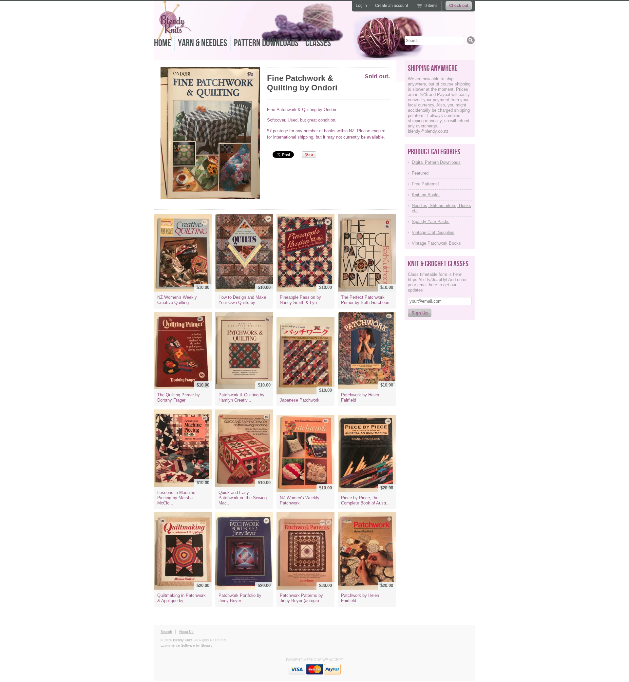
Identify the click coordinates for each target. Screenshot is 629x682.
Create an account (391, 5)
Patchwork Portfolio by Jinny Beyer (240, 598)
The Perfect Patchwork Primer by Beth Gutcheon (365, 300)
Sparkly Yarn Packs (430, 221)
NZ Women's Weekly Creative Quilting (177, 300)
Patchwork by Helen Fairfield (360, 397)
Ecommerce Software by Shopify (187, 645)
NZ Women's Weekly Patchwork (299, 500)
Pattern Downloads (266, 43)
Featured (420, 173)
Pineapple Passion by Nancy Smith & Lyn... (300, 300)
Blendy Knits (183, 640)
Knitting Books (426, 194)
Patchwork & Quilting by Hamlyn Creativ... (241, 397)
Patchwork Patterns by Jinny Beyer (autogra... (301, 598)
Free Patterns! (425, 183)
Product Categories (434, 152)
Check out (458, 5)
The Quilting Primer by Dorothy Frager (178, 397)
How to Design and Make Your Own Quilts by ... (242, 300)
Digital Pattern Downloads (436, 162)
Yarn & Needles (202, 43)
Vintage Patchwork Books (436, 243)
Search (166, 632)
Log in (361, 5)
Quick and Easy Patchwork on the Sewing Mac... (243, 497)
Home (162, 43)
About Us (186, 632)
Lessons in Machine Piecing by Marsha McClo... (176, 497)
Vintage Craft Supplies (433, 232)
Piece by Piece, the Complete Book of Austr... (365, 500)
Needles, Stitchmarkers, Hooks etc (441, 208)
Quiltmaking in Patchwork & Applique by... (181, 598)
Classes (318, 43)
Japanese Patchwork (299, 400)
